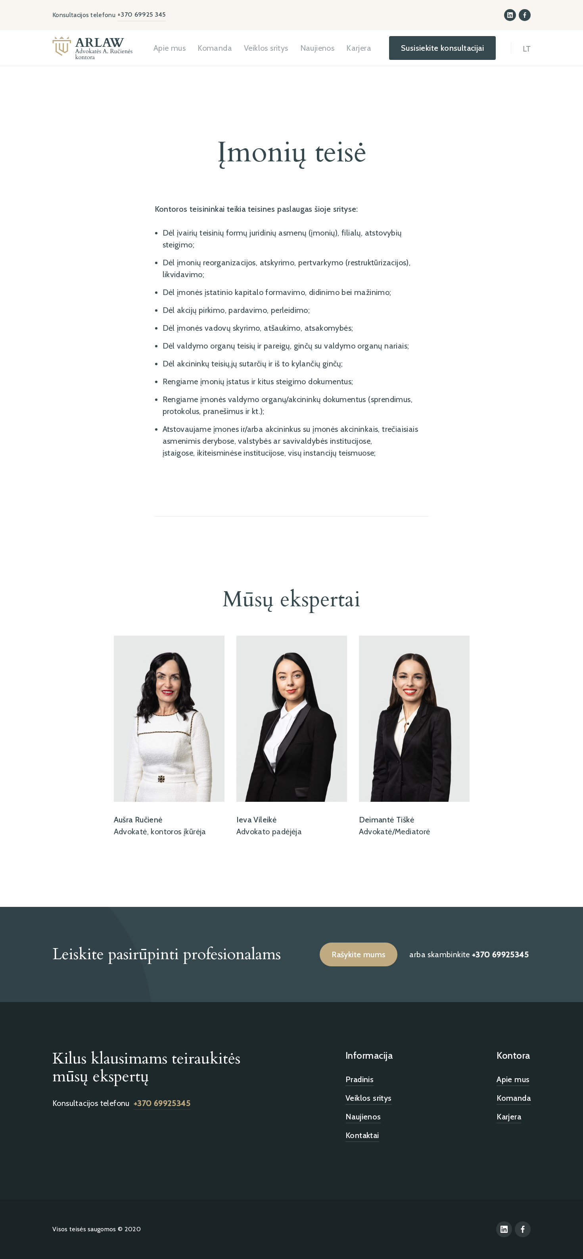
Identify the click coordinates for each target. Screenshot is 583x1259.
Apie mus (169, 48)
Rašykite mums (358, 954)
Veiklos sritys (266, 48)
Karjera (358, 48)
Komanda (215, 48)
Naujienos (317, 48)
